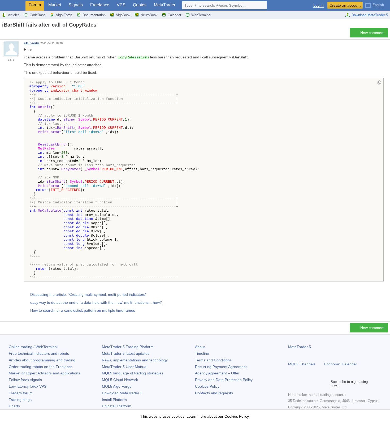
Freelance (99, 5)
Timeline (202, 353)
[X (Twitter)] (308, 384)
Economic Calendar (340, 364)
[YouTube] (317, 384)
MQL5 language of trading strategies (132, 373)
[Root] (3, 34)
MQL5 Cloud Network (120, 380)
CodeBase (38, 15)
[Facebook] (291, 384)
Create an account (345, 5)
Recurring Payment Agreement (221, 367)
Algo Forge (64, 15)
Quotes (139, 5)
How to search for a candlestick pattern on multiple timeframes (82, 310)
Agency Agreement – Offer (217, 373)
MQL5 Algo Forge (117, 386)
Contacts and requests (214, 393)
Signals (75, 5)
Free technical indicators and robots (39, 353)
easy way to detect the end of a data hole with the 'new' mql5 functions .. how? (96, 302)
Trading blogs (20, 400)
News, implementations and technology (135, 360)
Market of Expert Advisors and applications (44, 373)
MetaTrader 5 (299, 347)
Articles (14, 15)
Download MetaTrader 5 (370, 15)
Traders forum (21, 393)
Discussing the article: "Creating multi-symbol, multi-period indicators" (88, 294)
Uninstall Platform (116, 406)
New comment (372, 33)
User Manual (124, 367)
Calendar (174, 15)
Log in (318, 5)
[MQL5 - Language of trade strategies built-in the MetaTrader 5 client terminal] (12, 5)
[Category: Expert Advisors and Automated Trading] (10, 34)
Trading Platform (128, 347)
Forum (35, 5)
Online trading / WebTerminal (33, 347)
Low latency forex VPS (27, 386)
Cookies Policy (207, 386)
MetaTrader (164, 5)
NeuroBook (149, 15)
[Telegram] (300, 384)
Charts (14, 406)
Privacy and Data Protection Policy (224, 380)
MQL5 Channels (301, 364)
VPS (121, 5)
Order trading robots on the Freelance (41, 367)
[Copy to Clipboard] (379, 83)
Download (122, 393)
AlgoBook (123, 15)
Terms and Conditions (213, 360)
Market (54, 5)
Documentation (94, 15)
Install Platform (114, 400)
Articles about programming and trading (42, 360)
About (200, 347)
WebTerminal (201, 15)
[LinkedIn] (325, 384)
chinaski (31, 43)
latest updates (125, 353)
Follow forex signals (25, 380)
